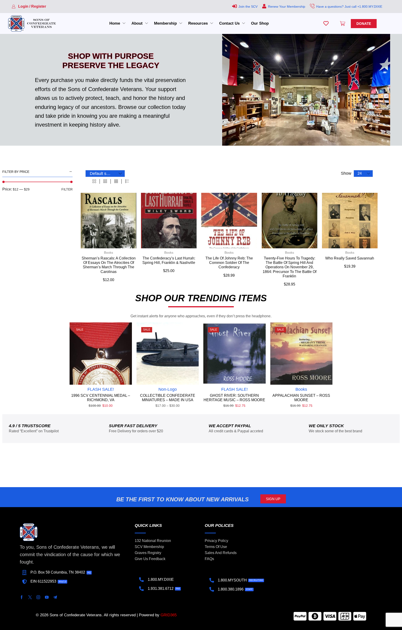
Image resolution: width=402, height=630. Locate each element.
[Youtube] (47, 597)
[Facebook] (21, 597)
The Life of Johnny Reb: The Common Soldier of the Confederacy (229, 262)
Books (108, 252)
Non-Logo (167, 389)
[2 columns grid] (94, 181)
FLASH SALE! (100, 389)
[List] (127, 181)
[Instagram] (38, 597)
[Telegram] (55, 597)
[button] (29, 6)
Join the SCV (248, 6)
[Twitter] (30, 597)
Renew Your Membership (286, 6)
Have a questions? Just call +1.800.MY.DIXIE (349, 6)
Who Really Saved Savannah (349, 258)
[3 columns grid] (105, 181)
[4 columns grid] (116, 181)
